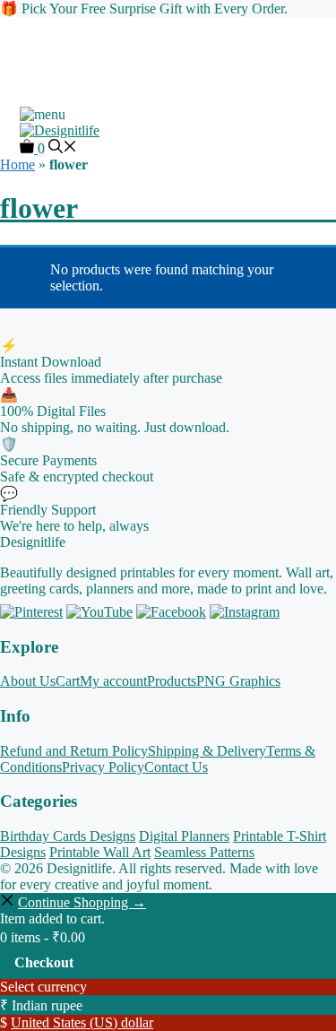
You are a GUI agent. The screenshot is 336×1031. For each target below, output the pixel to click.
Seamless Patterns (204, 852)
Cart (68, 681)
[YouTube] (99, 611)
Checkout (43, 962)
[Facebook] (171, 611)
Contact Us (176, 767)
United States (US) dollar (82, 1022)
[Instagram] (245, 611)
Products (171, 681)
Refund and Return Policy (74, 750)
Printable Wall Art (100, 852)
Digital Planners (184, 836)
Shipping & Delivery (207, 750)
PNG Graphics (238, 681)
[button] (62, 148)
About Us (28, 681)
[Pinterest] (31, 611)
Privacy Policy (103, 767)
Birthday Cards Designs (67, 836)
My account (113, 681)
